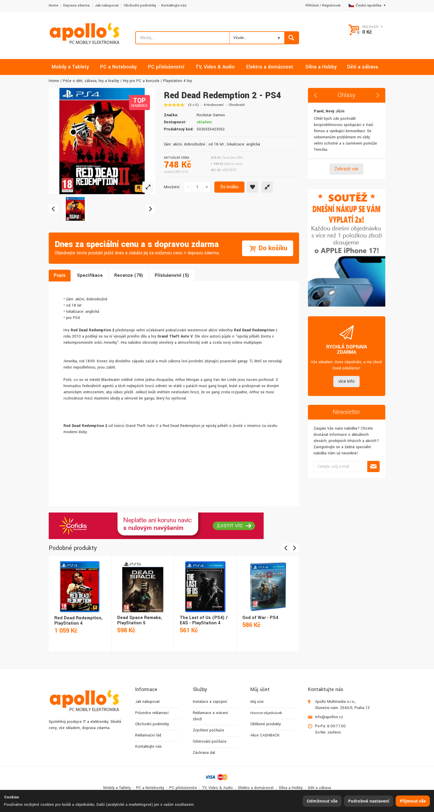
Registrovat (331, 5)
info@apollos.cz (329, 717)
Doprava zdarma (76, 5)
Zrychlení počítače (208, 730)
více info (346, 381)
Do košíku (229, 187)
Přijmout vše (413, 801)
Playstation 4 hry (177, 81)
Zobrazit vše (346, 169)
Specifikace (90, 275)
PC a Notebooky (150, 787)
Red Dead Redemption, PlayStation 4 (78, 620)
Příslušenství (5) (172, 275)
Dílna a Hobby (291, 787)
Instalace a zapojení (210, 701)
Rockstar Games (211, 115)
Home (53, 5)
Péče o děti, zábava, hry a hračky (91, 81)
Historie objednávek (266, 713)
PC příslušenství (183, 787)
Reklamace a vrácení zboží (210, 716)
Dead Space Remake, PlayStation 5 (139, 620)
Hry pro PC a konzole (141, 81)
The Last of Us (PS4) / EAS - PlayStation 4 (204, 620)
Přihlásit (312, 5)
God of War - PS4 (260, 618)
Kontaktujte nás (174, 5)
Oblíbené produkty (265, 724)
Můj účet (257, 701)
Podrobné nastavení (368, 801)
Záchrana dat (204, 752)
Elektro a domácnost (256, 787)
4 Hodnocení (213, 104)
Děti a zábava (319, 787)
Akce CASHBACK (265, 735)
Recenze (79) (128, 275)
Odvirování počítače (209, 741)
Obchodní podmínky (140, 5)
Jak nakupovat (107, 5)
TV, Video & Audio (217, 787)
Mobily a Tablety (117, 787)
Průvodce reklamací (152, 713)
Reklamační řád (148, 735)
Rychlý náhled (79, 580)
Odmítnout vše (322, 801)
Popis (60, 275)
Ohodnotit (237, 104)
